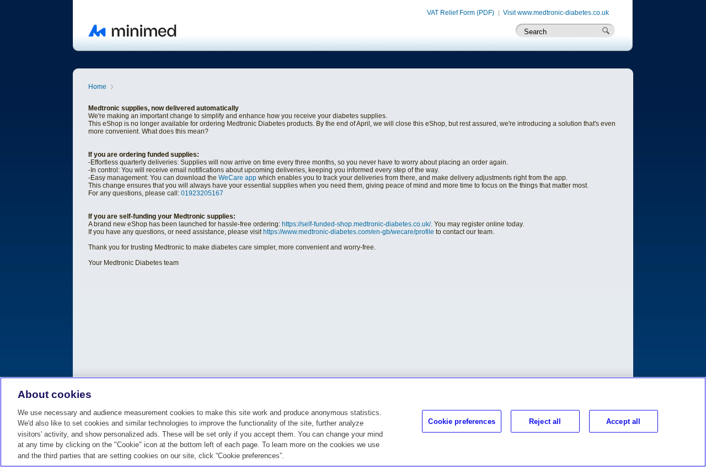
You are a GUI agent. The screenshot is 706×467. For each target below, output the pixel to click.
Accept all (623, 421)
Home (97, 87)
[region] (353, 422)
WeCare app (237, 178)
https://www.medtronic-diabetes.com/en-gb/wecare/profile (348, 232)
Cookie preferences (461, 421)
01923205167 (202, 193)
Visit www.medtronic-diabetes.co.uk (556, 13)
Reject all (545, 421)
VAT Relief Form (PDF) (460, 13)
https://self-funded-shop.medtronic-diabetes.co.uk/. (357, 224)
